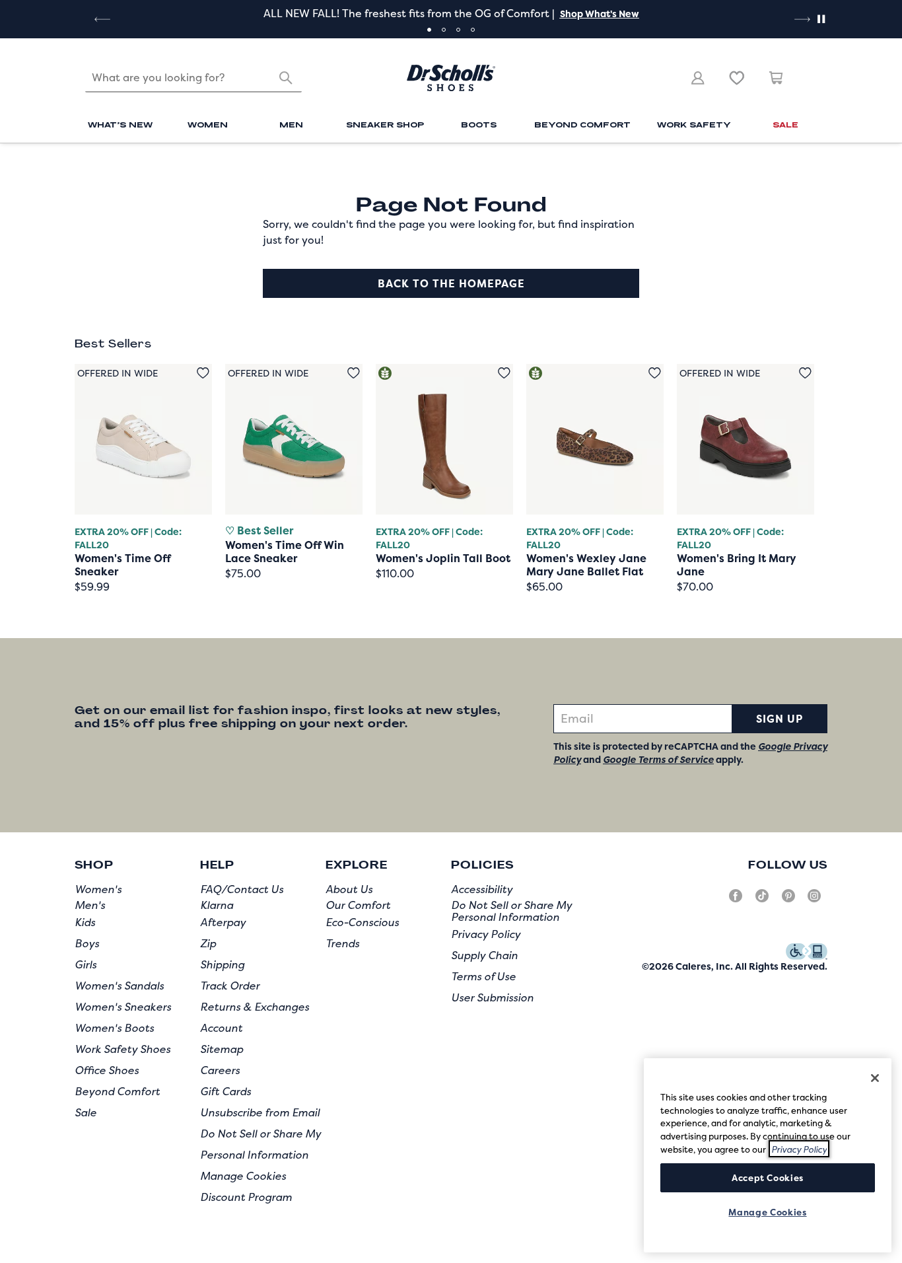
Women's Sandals (119, 985)
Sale (85, 1112)
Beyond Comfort (117, 1091)
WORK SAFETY (694, 124)
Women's (98, 889)
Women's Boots (114, 1028)
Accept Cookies (768, 1177)
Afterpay (223, 922)
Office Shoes (107, 1070)
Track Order (230, 985)
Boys (87, 943)
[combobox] (193, 77)
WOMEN (208, 124)
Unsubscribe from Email (260, 1112)
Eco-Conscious (362, 922)
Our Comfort (358, 905)
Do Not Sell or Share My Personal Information (511, 911)
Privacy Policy (485, 934)
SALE (785, 124)
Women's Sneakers (123, 1006)
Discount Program (246, 1197)
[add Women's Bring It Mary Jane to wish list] (805, 373)
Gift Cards (225, 1091)
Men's (90, 905)
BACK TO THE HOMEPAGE (451, 283)
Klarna (216, 905)
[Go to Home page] (451, 77)
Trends (342, 943)
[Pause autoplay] (821, 19)
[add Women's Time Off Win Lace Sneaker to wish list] (354, 373)
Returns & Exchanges (254, 1006)
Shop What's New (599, 13)
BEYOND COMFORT (582, 124)
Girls (85, 964)
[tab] (429, 30)
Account (221, 1028)
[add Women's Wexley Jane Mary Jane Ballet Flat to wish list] (655, 373)
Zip (208, 943)
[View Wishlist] (736, 78)
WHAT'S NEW (120, 124)
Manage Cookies (243, 1176)
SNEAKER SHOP (385, 124)
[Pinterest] (788, 901)
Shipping (222, 964)
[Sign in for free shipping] (698, 78)
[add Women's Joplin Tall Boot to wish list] (504, 373)
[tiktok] (762, 901)
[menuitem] (120, 126)
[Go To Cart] (777, 78)
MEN (291, 124)
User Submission (492, 997)
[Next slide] (801, 19)
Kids (85, 922)
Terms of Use (483, 976)
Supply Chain (484, 955)
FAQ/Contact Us (241, 889)
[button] (598, 13)
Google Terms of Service (658, 759)
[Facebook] (735, 901)
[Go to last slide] (101, 19)
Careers (220, 1070)
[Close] (874, 1078)
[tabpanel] (451, 13)
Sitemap (221, 1049)
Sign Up (779, 718)
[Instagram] (814, 901)
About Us (349, 889)
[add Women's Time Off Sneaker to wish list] (203, 373)
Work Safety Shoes (122, 1049)
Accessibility (481, 889)
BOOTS (479, 124)
